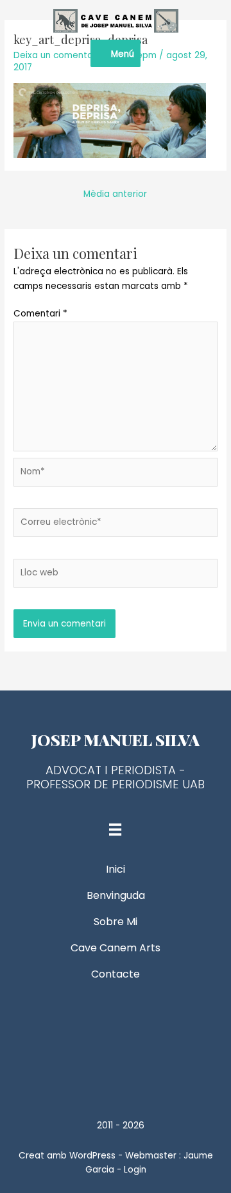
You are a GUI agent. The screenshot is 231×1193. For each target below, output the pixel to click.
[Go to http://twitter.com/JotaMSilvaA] (115, 1040)
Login (135, 1170)
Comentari (40, 314)
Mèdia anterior (115, 194)
